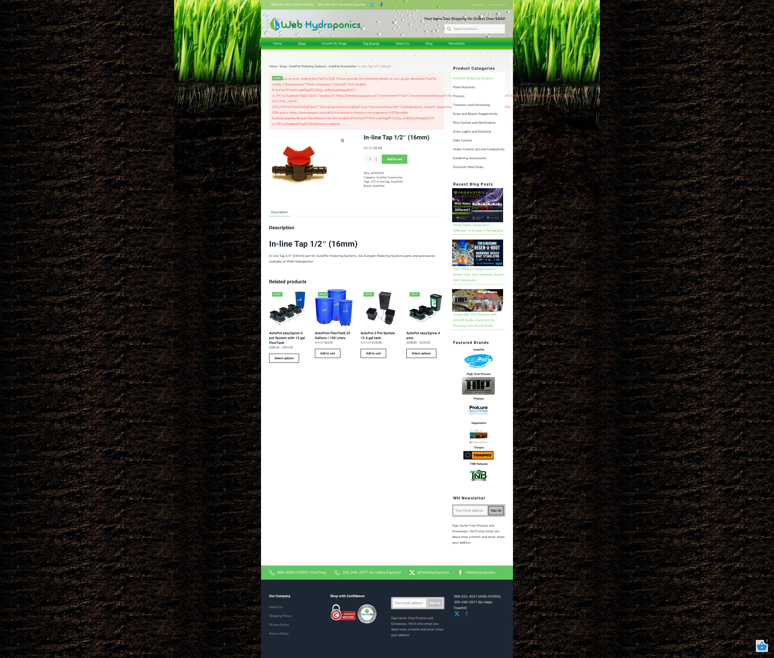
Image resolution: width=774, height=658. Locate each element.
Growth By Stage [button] (334, 43)
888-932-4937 (292, 5)
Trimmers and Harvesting (471, 105)
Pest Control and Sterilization (474, 122)
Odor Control (462, 140)
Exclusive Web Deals (468, 167)
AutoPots (397, 182)
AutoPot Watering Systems (307, 66)
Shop (283, 66)
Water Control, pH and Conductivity (479, 149)
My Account (497, 5)
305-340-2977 (341, 5)
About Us (402, 43)
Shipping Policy (280, 616)
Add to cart (394, 159)
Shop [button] (302, 43)
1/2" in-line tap (380, 182)
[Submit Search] (449, 28)
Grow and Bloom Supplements (475, 114)
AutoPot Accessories (342, 66)
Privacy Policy (279, 625)
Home (277, 43)
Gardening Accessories (469, 158)
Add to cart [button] (327, 353)
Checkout (478, 5)
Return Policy (279, 633)
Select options (284, 358)
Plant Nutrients (464, 87)
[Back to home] (315, 23)
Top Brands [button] (371, 43)
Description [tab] (279, 212)
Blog (428, 43)
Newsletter (456, 43)
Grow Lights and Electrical (472, 131)
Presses (459, 96)
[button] (342, 140)
